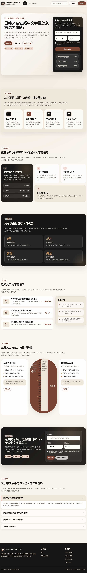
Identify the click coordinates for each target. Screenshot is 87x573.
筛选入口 (7, 389)
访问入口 (73, 3)
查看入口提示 (67, 49)
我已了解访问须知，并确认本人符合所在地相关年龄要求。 (68, 43)
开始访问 (82, 3)
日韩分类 (66, 443)
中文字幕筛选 (32, 3)
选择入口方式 (68, 556)
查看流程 (17, 43)
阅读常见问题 (68, 559)
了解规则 (65, 389)
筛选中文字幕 (27, 43)
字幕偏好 (49, 443)
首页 (25, 3)
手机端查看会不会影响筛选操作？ (13, 520)
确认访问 (8, 43)
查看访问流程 (68, 552)
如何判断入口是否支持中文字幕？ (13, 498)
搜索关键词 (49, 434)
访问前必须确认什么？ (10, 527)
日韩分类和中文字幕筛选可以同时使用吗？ (16, 513)
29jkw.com (68, 562)
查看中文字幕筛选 (61, 457)
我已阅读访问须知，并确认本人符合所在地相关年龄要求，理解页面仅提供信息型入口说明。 (64, 452)
